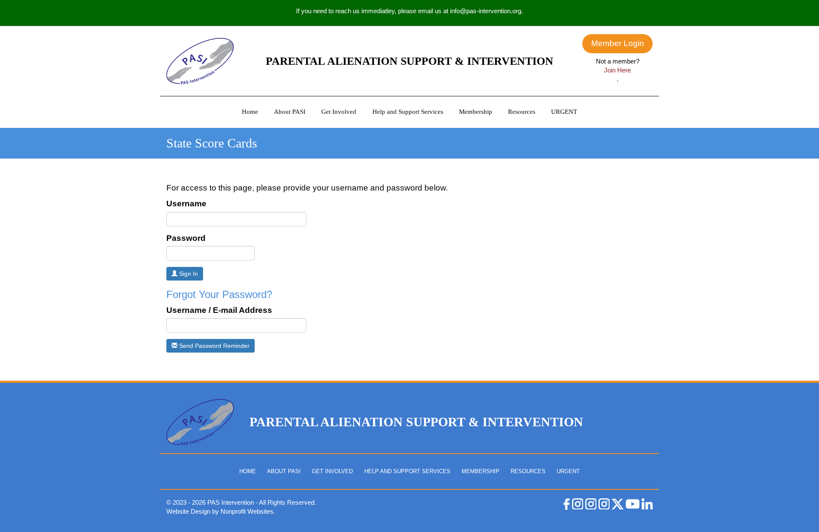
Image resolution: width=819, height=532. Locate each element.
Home (250, 111)
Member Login (617, 43)
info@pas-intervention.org (485, 10)
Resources (521, 111)
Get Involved (338, 111)
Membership (475, 111)
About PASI (289, 111)
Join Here (617, 70)
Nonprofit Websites (247, 511)
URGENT (564, 111)
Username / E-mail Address (219, 310)
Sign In (187, 273)
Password (186, 238)
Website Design (189, 511)
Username (186, 203)
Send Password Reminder (213, 345)
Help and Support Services (407, 111)
